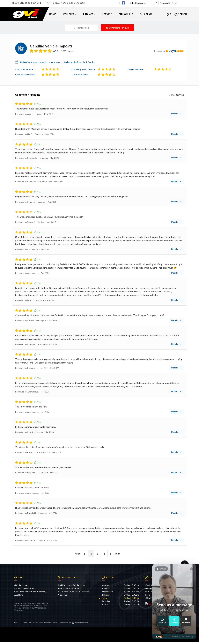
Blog (147, 595)
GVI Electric (151, 588)
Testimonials (83, 27)
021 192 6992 (78, 3)
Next (117, 553)
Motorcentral (81, 622)
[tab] (99, 109)
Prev (78, 553)
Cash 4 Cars (151, 585)
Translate (182, 2)
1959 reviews (67, 51)
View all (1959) (176, 94)
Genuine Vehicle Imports (51, 46)
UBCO (148, 591)
